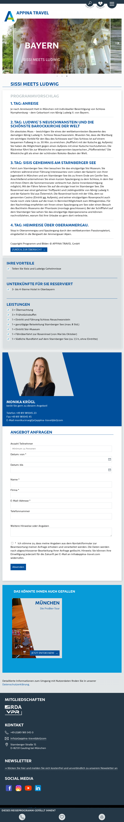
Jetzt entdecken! (43, 653)
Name (15, 479)
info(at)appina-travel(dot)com (28, 738)
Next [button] (118, 43)
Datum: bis (16, 464)
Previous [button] (5, 43)
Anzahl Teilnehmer (21, 443)
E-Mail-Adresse (20, 500)
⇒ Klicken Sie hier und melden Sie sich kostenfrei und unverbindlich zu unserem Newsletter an (61, 768)
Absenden (18, 567)
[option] (37, 628)
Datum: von (18, 454)
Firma (14, 490)
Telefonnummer (20, 511)
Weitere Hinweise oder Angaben (29, 526)
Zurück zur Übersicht (27, 249)
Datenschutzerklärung (15, 684)
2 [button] (62, 76)
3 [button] (66, 76)
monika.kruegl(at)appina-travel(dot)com (39, 420)
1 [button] (57, 76)
